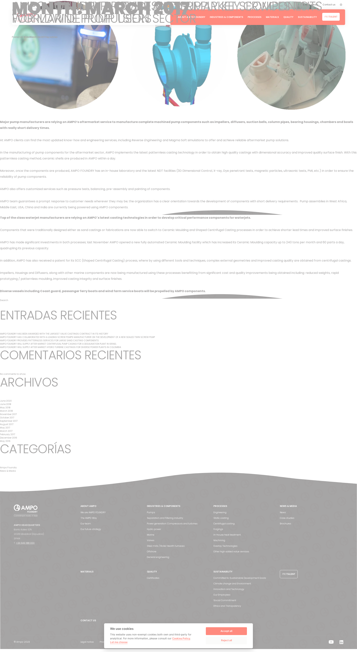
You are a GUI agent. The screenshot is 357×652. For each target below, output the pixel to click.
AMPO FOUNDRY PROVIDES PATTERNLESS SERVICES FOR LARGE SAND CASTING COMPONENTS (49, 340)
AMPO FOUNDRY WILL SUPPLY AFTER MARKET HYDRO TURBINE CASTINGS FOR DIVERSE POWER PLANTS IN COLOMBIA (60, 347)
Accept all (226, 630)
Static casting (221, 518)
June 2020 (6, 400)
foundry (59, 212)
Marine (150, 534)
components (62, 296)
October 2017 (7, 417)
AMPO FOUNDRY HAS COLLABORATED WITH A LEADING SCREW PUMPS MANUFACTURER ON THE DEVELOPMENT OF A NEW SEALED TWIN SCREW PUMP (77, 337)
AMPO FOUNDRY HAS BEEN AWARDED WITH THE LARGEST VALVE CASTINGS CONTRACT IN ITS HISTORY (54, 333)
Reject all (226, 640)
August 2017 (7, 424)
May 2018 (5, 407)
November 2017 (8, 414)
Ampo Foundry (21, 212)
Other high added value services (231, 551)
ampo (126, 212)
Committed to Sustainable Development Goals (239, 578)
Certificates (153, 578)
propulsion (98, 296)
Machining (219, 540)
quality (109, 296)
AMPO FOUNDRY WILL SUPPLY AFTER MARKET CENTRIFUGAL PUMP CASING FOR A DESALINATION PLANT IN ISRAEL (58, 343)
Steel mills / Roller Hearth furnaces (166, 545)
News (283, 512)
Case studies (287, 518)
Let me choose (119, 642)
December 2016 (8, 437)
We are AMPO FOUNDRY (93, 512)
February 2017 (7, 434)
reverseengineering (111, 212)
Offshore (151, 551)
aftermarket (70, 212)
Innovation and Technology (228, 589)
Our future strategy (91, 529)
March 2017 (6, 431)
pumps (96, 212)
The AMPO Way (89, 518)
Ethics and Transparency (227, 605)
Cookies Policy (181, 638)
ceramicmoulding (148, 296)
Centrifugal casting (224, 523)
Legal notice (87, 641)
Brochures (285, 523)
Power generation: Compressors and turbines (172, 523)
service (135, 212)
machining (76, 296)
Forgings (218, 529)
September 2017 (9, 420)
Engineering (219, 512)
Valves (150, 540)
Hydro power (154, 529)
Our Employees (221, 594)
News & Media (38, 212)
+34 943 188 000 (25, 543)
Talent (288, 574)
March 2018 (6, 410)
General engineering (158, 557)
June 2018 (5, 404)
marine (87, 296)
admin (53, 37)
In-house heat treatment (227, 534)
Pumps (151, 512)
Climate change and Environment (232, 583)
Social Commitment (224, 600)
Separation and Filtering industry (165, 518)
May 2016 (5, 441)
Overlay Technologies (225, 545)
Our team (86, 523)
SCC (116, 296)
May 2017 (5, 427)
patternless (84, 212)
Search (4, 300)
